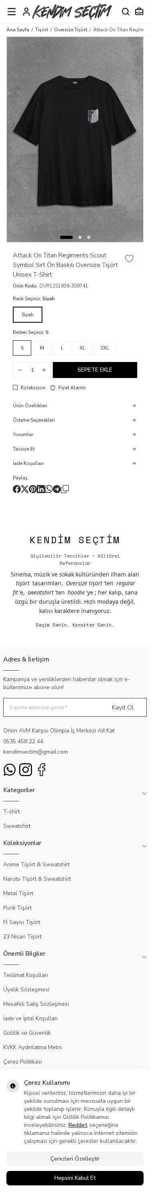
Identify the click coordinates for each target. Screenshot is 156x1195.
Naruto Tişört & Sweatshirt (37, 879)
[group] (75, 139)
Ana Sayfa (17, 29)
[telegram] (57, 489)
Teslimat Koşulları (25, 975)
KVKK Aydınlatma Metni (32, 1047)
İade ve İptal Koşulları (30, 1018)
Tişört (41, 29)
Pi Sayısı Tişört (21, 922)
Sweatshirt (16, 826)
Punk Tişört (17, 908)
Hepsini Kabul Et (75, 1178)
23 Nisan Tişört (22, 936)
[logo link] (72, 11)
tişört (23, 583)
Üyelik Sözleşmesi (26, 989)
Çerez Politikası (22, 1062)
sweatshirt (41, 592)
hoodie (76, 592)
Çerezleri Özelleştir (75, 1159)
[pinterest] (33, 489)
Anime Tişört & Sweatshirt (36, 864)
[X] (25, 489)
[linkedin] (41, 489)
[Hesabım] (26, 11)
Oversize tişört (84, 583)
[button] (66, 237)
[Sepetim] (139, 11)
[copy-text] (65, 489)
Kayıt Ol (123, 707)
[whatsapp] (49, 489)
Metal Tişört (18, 893)
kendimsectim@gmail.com (35, 752)
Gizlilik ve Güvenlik (27, 1033)
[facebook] (17, 489)
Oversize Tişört (70, 29)
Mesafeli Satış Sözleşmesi (36, 1004)
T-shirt (11, 811)
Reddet (78, 1125)
